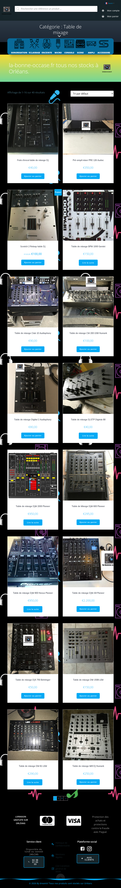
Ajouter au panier (33, 176)
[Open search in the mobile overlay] (56, 9)
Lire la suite (88, 262)
